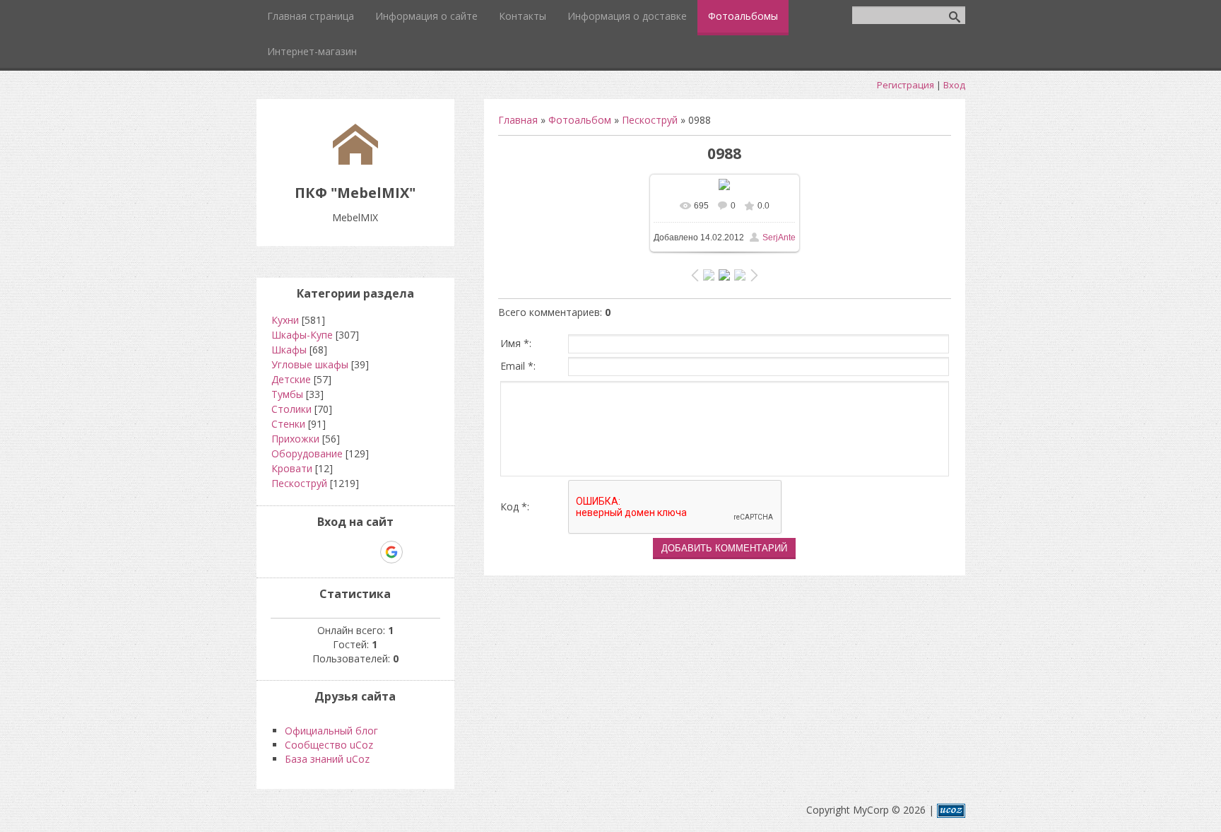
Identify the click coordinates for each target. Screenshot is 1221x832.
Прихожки (295, 438)
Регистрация (905, 84)
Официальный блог (331, 730)
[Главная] (355, 161)
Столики (291, 409)
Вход (954, 84)
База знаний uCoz (327, 759)
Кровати (291, 468)
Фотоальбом (579, 120)
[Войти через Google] (391, 552)
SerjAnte (779, 237)
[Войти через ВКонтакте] (318, 552)
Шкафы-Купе (302, 334)
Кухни (285, 320)
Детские (291, 379)
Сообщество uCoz (329, 744)
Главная (518, 120)
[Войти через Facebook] (342, 552)
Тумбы (287, 394)
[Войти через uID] (294, 552)
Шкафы (289, 349)
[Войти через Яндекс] (366, 552)
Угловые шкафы (309, 364)
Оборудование (307, 453)
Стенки (288, 423)
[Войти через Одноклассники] (416, 552)
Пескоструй (650, 120)
